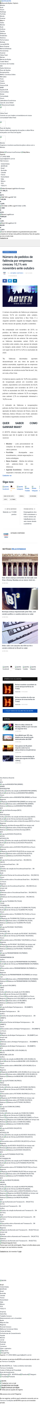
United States (5, 164)
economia (33, 496)
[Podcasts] (11, 1376)
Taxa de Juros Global (6, 103)
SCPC (5, 499)
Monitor (2, 5)
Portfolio (3, 14)
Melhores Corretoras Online (9, 1329)
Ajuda (2, 1320)
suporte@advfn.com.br (7, 159)
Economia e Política (9, 252)
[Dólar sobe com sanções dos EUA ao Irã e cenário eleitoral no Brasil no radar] (20, 633)
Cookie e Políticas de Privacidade (10, 1370)
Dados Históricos (5, 68)
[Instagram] (4, 1374)
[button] (9, 1385)
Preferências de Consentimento (10, 1333)
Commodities (4, 92)
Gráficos (2, 29)
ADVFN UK (4, 166)
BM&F (2, 87)
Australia (4, 170)
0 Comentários (13, 276)
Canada (3, 172)
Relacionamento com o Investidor (11, 1318)
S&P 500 (13, 197)
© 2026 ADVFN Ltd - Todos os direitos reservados (16, 1366)
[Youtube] (3, 1376)
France (3, 175)
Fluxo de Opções (5, 70)
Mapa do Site (4, 1322)
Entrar (2, 152)
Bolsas (2, 94)
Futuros (2, 83)
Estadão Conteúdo (16, 273)
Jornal (2, 1340)
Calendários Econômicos (8, 100)
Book (1, 7)
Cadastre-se (4, 238)
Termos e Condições (8, 1361)
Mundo (2, 16)
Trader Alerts (4, 61)
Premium (18, 152)
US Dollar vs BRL (21, 206)
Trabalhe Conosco (6, 1316)
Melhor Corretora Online (7, 74)
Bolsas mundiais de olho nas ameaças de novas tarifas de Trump (25, 699)
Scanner (2, 18)
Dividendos (3, 35)
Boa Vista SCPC (9, 496)
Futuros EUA (4, 85)
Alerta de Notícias (5, 48)
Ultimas (12, 499)
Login (20, 1251)
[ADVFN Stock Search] (0, 3)
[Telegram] (32, 1374)
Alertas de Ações (5, 59)
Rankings (3, 12)
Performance (4, 40)
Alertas (2, 57)
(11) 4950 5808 (5, 156)
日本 (2, 183)
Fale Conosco (4, 161)
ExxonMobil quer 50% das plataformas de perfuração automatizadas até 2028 (24, 737)
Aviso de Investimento (7, 1372)
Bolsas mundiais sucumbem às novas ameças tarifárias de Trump (25, 686)
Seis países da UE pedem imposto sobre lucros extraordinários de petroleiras (25, 748)
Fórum (2, 10)
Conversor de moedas (7, 64)
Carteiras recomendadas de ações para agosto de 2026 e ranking (25, 758)
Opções (2, 31)
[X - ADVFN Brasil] (14, 1374)
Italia (2, 179)
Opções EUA (4, 90)
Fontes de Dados (5, 1331)
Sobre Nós (3, 1314)
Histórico (3, 38)
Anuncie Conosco (5, 1327)
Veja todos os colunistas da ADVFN (19, 711)
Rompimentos (4, 72)
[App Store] (4, 1351)
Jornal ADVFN (4, 44)
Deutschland (5, 177)
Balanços (3, 33)
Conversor (3, 1346)
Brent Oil (13, 223)
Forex (2, 79)
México (3, 181)
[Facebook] (24, 1374)
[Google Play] (4, 1353)
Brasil (2, 168)
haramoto (17, 691)
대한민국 (4, 185)
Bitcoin (12, 214)
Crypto (2, 81)
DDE (1, 66)
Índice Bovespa (20, 188)
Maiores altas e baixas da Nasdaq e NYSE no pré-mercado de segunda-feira (26, 727)
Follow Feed (4, 55)
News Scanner (4, 46)
